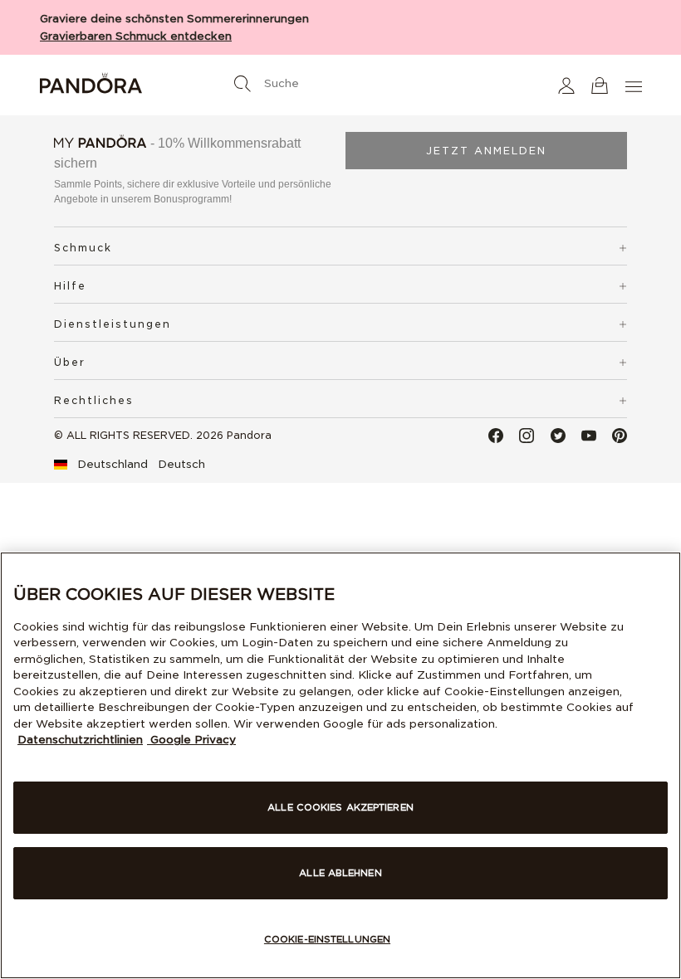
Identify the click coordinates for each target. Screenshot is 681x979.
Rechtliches (94, 400)
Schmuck (83, 247)
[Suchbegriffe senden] (242, 84)
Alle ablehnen (340, 873)
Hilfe (70, 286)
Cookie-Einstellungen (327, 939)
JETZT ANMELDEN (486, 150)
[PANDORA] (139, 85)
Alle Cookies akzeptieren (340, 807)
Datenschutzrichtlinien (80, 739)
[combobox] (340, 80)
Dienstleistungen (112, 324)
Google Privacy (191, 739)
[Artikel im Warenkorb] (599, 85)
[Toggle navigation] (635, 85)
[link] (129, 464)
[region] (340, 765)
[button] (566, 85)
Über (70, 362)
